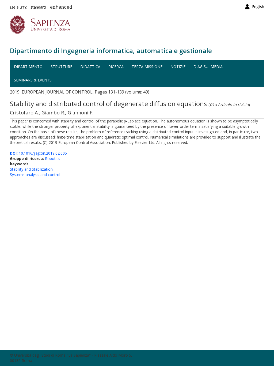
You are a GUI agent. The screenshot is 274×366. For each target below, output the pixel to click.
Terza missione (147, 66)
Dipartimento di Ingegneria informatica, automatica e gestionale (111, 50)
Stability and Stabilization (31, 169)
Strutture (61, 66)
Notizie (177, 66)
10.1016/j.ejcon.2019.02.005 (38, 153)
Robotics (52, 158)
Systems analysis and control (35, 174)
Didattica (90, 66)
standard (38, 7)
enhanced (61, 7)
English (258, 6)
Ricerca (116, 66)
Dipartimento (28, 66)
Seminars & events (33, 80)
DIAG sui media (208, 66)
